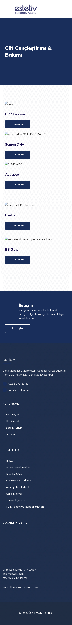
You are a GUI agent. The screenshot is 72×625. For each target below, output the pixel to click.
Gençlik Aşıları (14, 474)
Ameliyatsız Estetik (18, 487)
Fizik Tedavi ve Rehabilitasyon (25, 506)
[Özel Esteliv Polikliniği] (36, 9)
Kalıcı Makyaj (14, 493)
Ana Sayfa (12, 414)
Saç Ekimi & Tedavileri (19, 480)
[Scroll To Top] (65, 619)
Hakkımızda (13, 421)
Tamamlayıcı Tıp (16, 500)
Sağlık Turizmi (14, 427)
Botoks (10, 461)
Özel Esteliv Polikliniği (40, 612)
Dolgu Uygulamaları (18, 467)
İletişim (10, 434)
